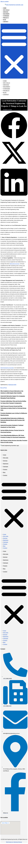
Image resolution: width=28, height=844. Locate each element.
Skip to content (5, 1)
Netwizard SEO (12, 384)
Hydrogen (6, 15)
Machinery (6, 13)
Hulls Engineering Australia (7, 367)
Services (5, 12)
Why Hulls (6, 10)
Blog (4, 19)
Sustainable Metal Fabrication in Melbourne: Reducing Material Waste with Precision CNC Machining (13, 420)
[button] (14, 51)
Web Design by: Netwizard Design (14, 842)
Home (4, 8)
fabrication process (14, 263)
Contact (5, 21)
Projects (6, 17)
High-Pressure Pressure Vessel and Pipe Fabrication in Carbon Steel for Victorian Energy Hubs (13, 408)
